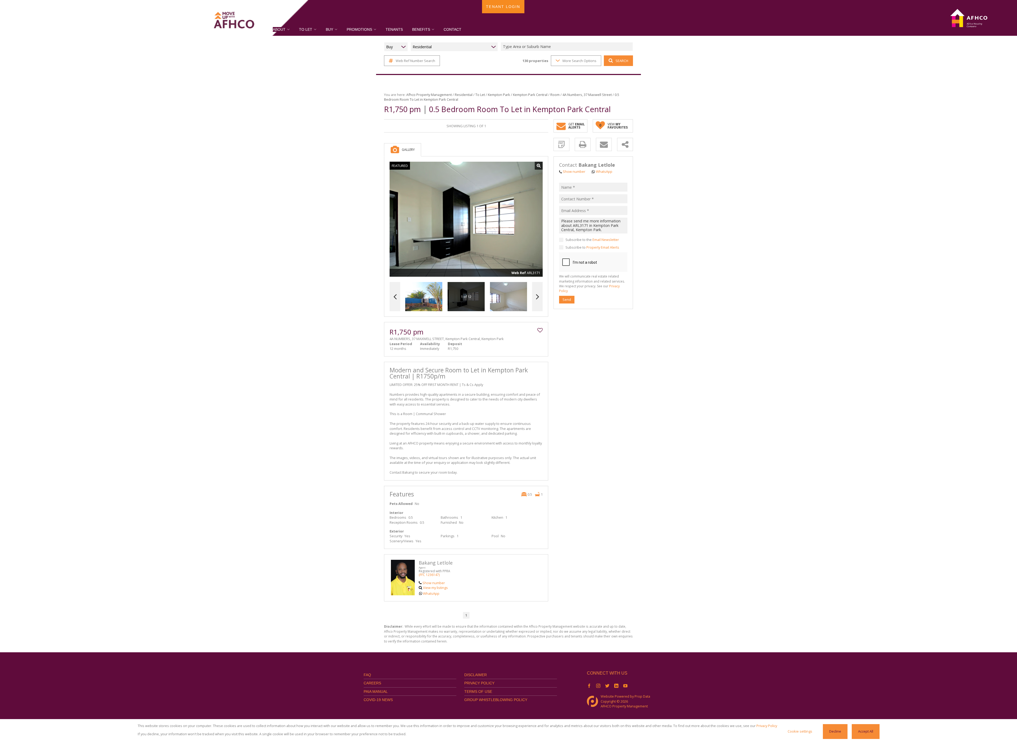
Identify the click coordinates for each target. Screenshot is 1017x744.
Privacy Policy (479, 683)
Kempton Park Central (530, 94)
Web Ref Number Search (415, 60)
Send (567, 299)
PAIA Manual (376, 691)
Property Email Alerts (602, 247)
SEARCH (621, 60)
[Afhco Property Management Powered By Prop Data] (594, 701)
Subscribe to (592, 247)
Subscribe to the (592, 239)
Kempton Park (499, 94)
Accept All (865, 731)
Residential (463, 94)
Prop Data (642, 696)
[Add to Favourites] (540, 330)
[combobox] (567, 46)
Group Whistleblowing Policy (495, 700)
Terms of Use (478, 691)
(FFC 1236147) (429, 575)
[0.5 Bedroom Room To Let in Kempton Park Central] (466, 219)
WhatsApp (431, 593)
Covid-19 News (378, 700)
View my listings (435, 587)
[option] (508, 296)
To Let (480, 94)
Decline (835, 731)
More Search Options (579, 60)
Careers (372, 683)
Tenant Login (503, 7)
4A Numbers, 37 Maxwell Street (587, 94)
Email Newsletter (605, 239)
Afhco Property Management (429, 94)
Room (555, 94)
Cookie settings (800, 731)
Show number (433, 582)
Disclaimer (475, 675)
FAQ (367, 675)
